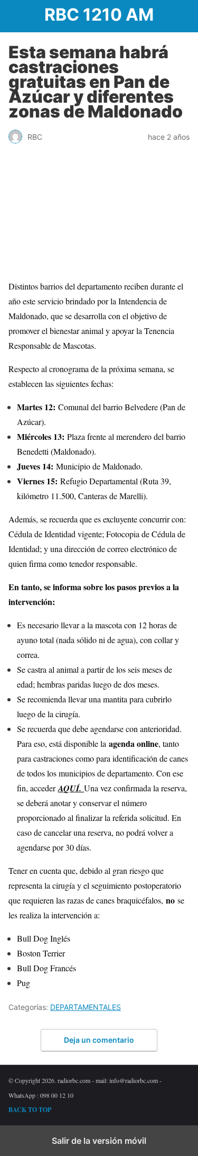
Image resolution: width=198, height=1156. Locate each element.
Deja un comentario (99, 1039)
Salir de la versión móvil (99, 1140)
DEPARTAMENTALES (85, 1007)
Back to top (29, 1109)
